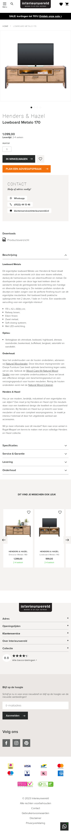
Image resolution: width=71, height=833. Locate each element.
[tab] (35, 255)
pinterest (26, 743)
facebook (6, 743)
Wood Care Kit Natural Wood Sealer (30, 372)
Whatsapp (19, 198)
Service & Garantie (13, 454)
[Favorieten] (61, 4)
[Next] (67, 540)
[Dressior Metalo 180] (18, 545)
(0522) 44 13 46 (22, 204)
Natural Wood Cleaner (40, 385)
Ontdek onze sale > (50, 16)
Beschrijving (9, 255)
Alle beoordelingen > (24, 660)
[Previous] (4, 540)
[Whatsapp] (64, 826)
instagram (16, 743)
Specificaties (10, 445)
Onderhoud (9, 470)
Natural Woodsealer (17, 364)
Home (5, 26)
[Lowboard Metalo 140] (49, 545)
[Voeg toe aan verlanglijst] (40, 159)
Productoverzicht (18, 240)
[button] (31, 107)
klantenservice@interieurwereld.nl (31, 211)
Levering (7, 462)
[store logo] (35, 4)
